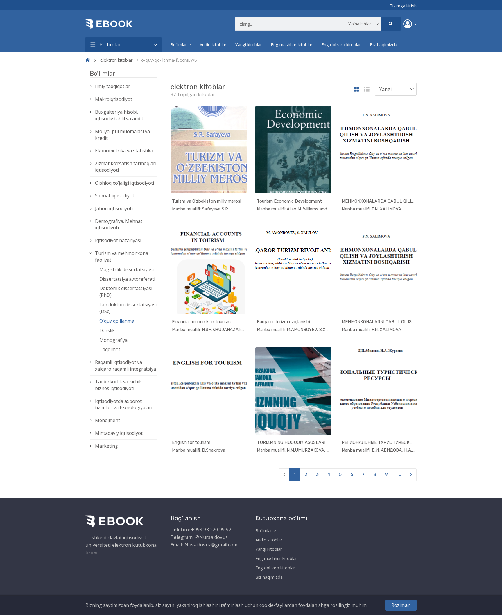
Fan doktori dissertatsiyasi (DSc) (128, 307)
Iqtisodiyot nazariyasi (118, 240)
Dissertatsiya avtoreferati (127, 279)
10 (399, 474)
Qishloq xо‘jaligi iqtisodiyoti (124, 183)
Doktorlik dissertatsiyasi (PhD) (125, 291)
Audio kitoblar (213, 44)
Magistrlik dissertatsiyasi (126, 269)
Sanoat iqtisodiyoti (115, 195)
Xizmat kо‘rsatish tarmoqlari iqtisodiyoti (125, 166)
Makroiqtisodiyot (113, 99)
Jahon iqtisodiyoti (114, 208)
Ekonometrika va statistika (124, 150)
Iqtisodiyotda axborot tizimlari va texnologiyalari (123, 404)
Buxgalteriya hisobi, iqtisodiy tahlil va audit (119, 115)
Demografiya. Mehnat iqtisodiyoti (118, 224)
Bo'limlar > (180, 44)
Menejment (107, 420)
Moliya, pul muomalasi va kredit (122, 134)
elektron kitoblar (116, 60)
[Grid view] (356, 89)
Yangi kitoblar (248, 44)
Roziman (400, 605)
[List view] (366, 89)
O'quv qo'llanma (116, 321)
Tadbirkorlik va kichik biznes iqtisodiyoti (118, 384)
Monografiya (113, 340)
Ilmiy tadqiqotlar (112, 86)
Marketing (106, 446)
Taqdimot (109, 349)
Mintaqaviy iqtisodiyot (119, 433)
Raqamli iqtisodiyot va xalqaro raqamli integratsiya (125, 365)
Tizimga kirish (403, 5)
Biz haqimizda (383, 44)
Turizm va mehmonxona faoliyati (121, 256)
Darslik (107, 330)
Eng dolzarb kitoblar (341, 44)
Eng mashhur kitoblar (292, 44)
